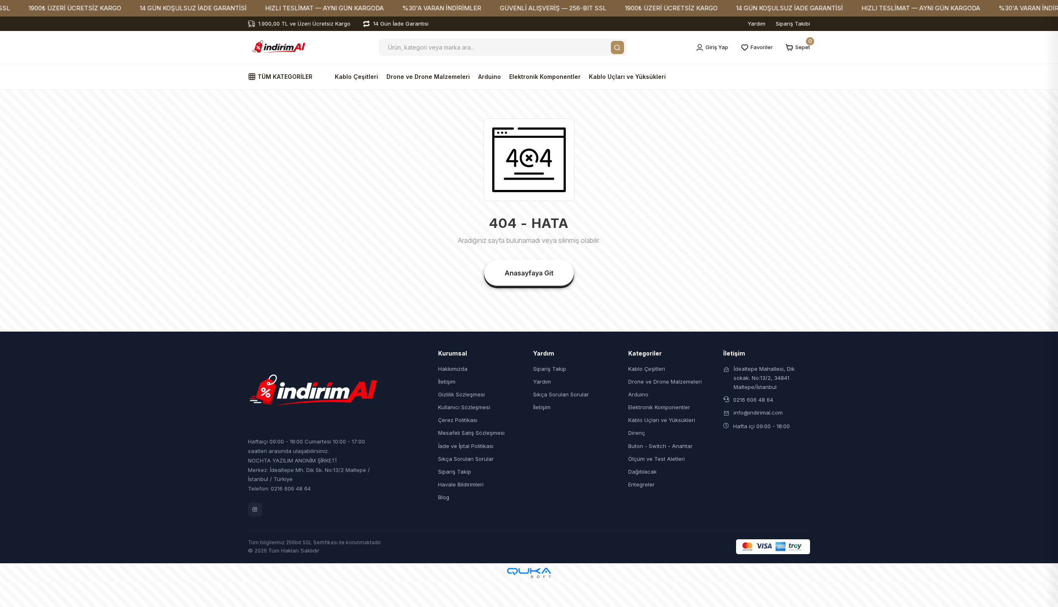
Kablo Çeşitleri (356, 76)
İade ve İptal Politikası (465, 446)
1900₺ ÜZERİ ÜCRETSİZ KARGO (48, 8)
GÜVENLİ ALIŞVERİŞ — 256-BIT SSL (526, 8)
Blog (443, 497)
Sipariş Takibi (793, 23)
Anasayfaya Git (529, 273)
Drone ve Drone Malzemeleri (428, 76)
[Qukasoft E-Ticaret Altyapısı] (529, 573)
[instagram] (255, 510)
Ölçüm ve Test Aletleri (656, 458)
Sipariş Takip (454, 471)
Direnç (636, 432)
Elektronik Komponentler (545, 76)
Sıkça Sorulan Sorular (466, 458)
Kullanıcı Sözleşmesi (464, 407)
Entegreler (641, 484)
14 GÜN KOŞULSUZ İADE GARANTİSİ (166, 8)
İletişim (446, 381)
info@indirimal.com (758, 412)
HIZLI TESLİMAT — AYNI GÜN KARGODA (297, 8)
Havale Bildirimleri (461, 484)
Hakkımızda (452, 368)
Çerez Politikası (457, 420)
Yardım (756, 23)
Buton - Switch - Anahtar (660, 446)
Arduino (489, 76)
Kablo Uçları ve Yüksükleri (627, 76)
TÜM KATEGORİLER (284, 76)
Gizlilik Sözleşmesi (461, 394)
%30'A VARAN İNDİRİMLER (414, 8)
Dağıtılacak (642, 471)
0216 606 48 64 (753, 399)
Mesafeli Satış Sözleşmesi (471, 432)
